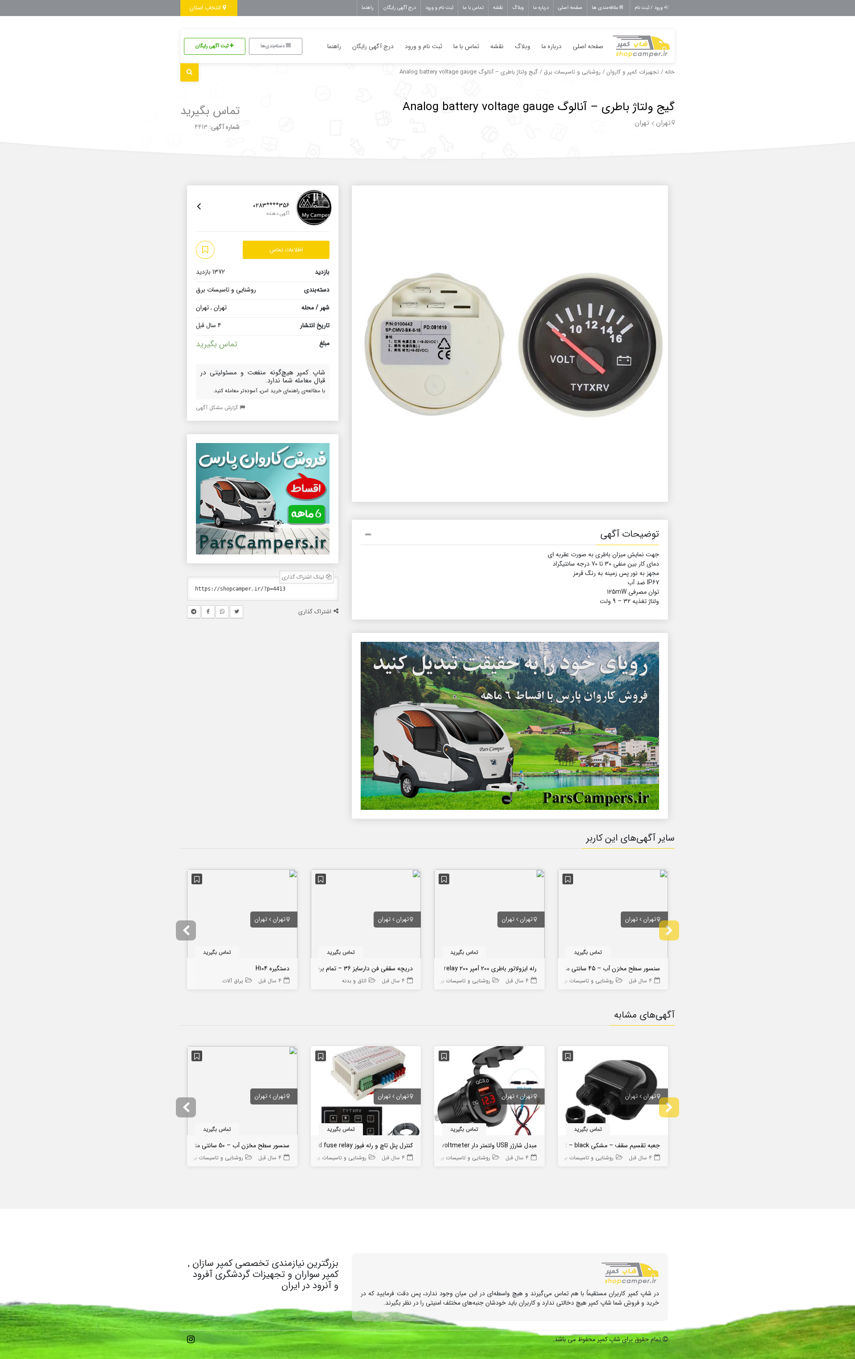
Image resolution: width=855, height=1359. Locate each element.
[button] (510, 536)
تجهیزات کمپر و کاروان (633, 72)
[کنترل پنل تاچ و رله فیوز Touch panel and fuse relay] (366, 1092)
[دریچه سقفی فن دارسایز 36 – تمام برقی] (366, 915)
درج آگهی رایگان (399, 8)
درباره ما (541, 8)
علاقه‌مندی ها (605, 8)
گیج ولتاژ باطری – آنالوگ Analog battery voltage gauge (539, 107)
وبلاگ (518, 8)
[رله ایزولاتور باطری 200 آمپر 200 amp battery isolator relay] (489, 915)
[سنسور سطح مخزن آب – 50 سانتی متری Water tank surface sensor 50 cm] (242, 1092)
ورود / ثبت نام (649, 8)
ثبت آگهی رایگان (212, 46)
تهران (663, 123)
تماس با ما (473, 8)
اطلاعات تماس (286, 250)
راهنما (368, 8)
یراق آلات (232, 981)
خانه (670, 72)
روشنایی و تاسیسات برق (572, 72)
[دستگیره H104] (242, 915)
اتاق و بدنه (354, 981)
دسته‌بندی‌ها (273, 46)
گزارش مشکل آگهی (218, 407)
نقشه (498, 8)
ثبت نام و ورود (439, 8)
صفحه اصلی (570, 8)
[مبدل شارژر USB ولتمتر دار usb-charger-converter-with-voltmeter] (489, 1092)
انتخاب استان (206, 7)
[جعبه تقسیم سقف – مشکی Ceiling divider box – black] (613, 1092)
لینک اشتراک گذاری (304, 577)
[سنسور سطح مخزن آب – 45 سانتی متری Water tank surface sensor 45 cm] (613, 915)
